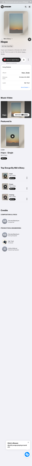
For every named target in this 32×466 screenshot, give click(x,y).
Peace (11, 184)
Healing (11, 195)
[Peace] (5, 186)
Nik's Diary (12, 175)
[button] (30, 2)
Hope (11, 174)
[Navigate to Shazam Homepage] (6, 6)
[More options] (28, 59)
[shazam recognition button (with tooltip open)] (27, 454)
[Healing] (5, 197)
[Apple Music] (4, 158)
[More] (27, 178)
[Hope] (29, 39)
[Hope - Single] (12, 142)
